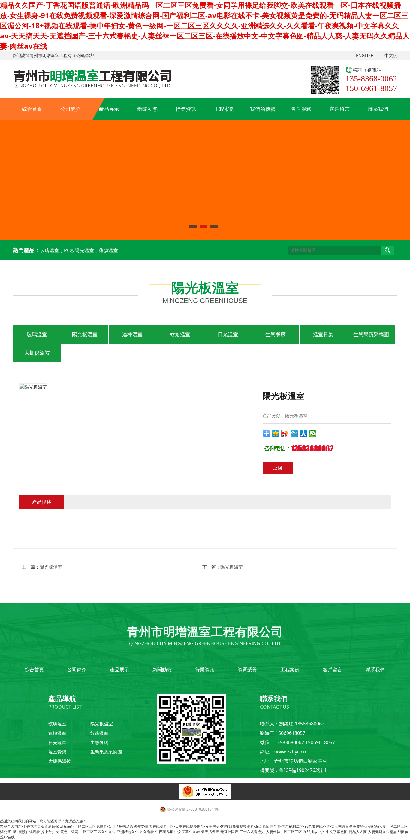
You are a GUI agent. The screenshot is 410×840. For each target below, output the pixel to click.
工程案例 (224, 108)
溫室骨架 (323, 334)
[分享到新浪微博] (285, 433)
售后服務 (301, 108)
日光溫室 (228, 334)
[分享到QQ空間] (275, 433)
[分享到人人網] (303, 433)
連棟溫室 (132, 334)
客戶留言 (339, 108)
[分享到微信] (313, 433)
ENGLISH (365, 55)
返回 (277, 468)
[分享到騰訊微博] (294, 433)
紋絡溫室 (180, 334)
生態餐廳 (275, 334)
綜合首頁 (32, 108)
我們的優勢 (263, 108)
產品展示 (109, 108)
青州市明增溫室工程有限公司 (57, 55)
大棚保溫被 (37, 352)
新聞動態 (147, 108)
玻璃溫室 (37, 334)
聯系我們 (378, 108)
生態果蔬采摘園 (371, 334)
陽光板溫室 (85, 334)
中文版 (390, 55)
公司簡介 (70, 108)
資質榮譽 (247, 669)
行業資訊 (186, 108)
